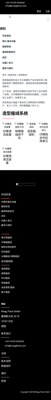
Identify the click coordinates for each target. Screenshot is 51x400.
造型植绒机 (31, 132)
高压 (4, 57)
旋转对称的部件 (8, 247)
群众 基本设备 (9, 41)
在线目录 (6, 194)
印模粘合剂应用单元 (43, 138)
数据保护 (6, 366)
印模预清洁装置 (7, 159)
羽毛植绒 (5, 251)
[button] (48, 19)
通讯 (3, 373)
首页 (4, 75)
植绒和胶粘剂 (8, 52)
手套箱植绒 (6, 242)
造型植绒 (5, 268)
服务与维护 (7, 68)
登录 (3, 381)
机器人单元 (7, 63)
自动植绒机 (7, 261)
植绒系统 (6, 46)
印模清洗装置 (7, 132)
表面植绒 (5, 283)
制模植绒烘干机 (19, 134)
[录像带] (47, 387)
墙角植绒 (5, 273)
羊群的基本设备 (8, 202)
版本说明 (6, 361)
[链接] (43, 387)
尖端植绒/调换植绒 (10, 256)
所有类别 (6, 36)
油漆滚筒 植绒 (7, 287)
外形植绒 (5, 278)
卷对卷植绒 (6, 237)
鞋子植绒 (5, 292)
